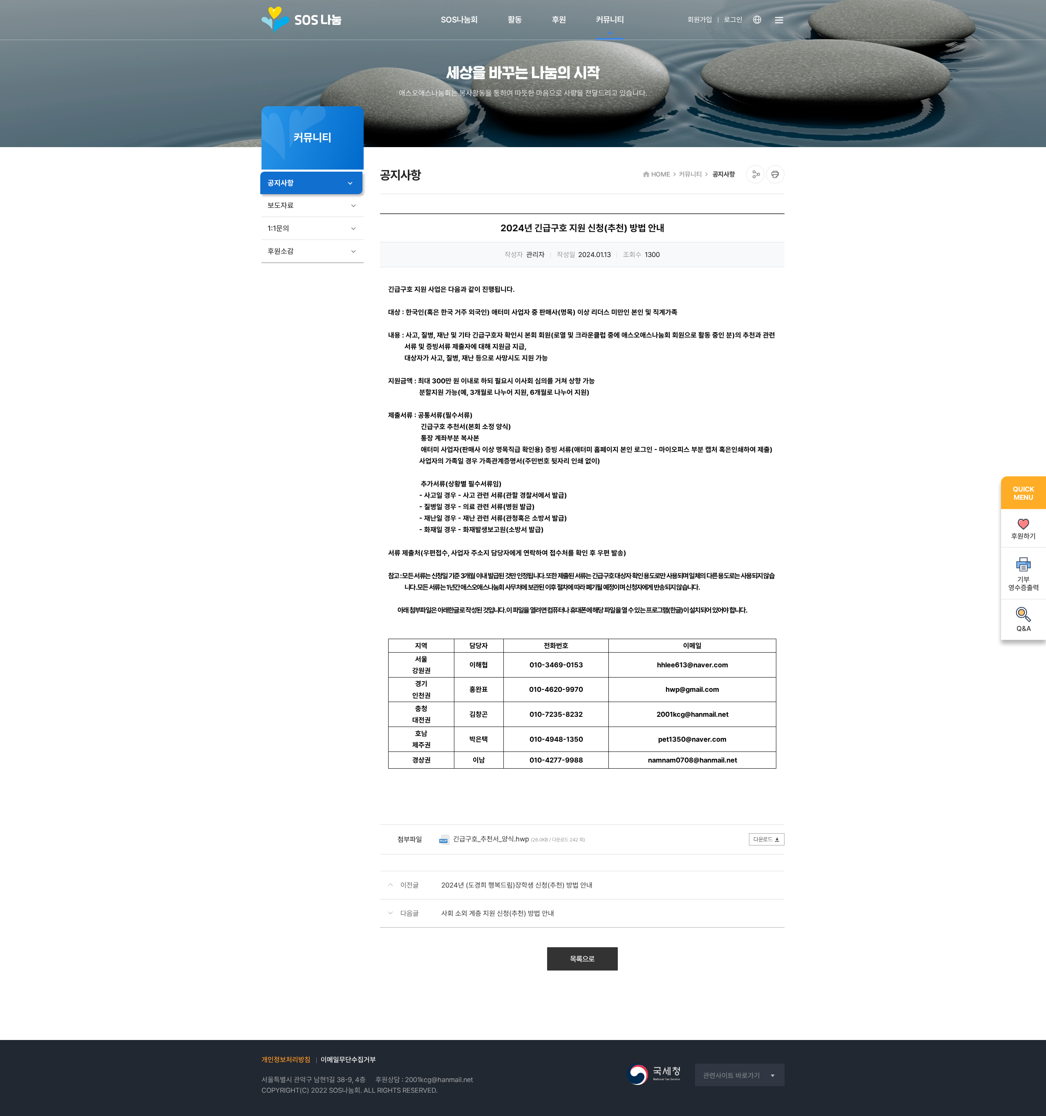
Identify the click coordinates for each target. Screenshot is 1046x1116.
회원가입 (700, 20)
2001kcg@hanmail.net (439, 1080)
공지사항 (281, 183)
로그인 (733, 20)
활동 (515, 20)
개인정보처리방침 (286, 1060)
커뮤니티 (610, 20)
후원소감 (281, 251)
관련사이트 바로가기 (731, 1075)
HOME (660, 174)
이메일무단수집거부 (348, 1060)
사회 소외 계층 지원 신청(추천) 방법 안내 (497, 913)
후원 (559, 20)
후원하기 (1023, 536)
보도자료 (281, 205)
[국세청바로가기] (654, 1074)
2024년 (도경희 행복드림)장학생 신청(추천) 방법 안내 (516, 885)
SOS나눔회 (459, 20)
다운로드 (762, 839)
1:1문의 (278, 228)
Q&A (1024, 628)
